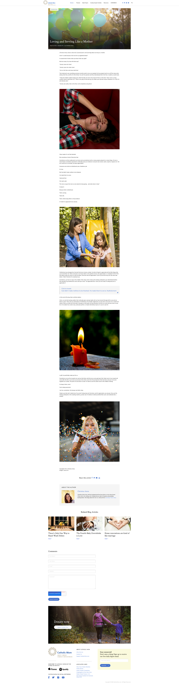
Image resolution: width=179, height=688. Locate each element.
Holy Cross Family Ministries (83, 667)
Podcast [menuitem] (78, 3)
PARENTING (54, 9)
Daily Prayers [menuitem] (85, 3)
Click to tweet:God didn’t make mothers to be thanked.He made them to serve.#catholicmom (88, 290)
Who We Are (79, 652)
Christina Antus (69, 45)
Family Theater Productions (83, 670)
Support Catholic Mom (62, 627)
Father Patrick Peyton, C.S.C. (83, 674)
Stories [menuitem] (71, 3)
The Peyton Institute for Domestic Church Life (84, 676)
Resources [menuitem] (106, 3)
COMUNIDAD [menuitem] (114, 3)
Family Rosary (79, 668)
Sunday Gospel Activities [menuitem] (96, 3)
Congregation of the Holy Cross (84, 672)
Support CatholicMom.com (82, 656)
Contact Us (79, 654)
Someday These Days (110, 497)
